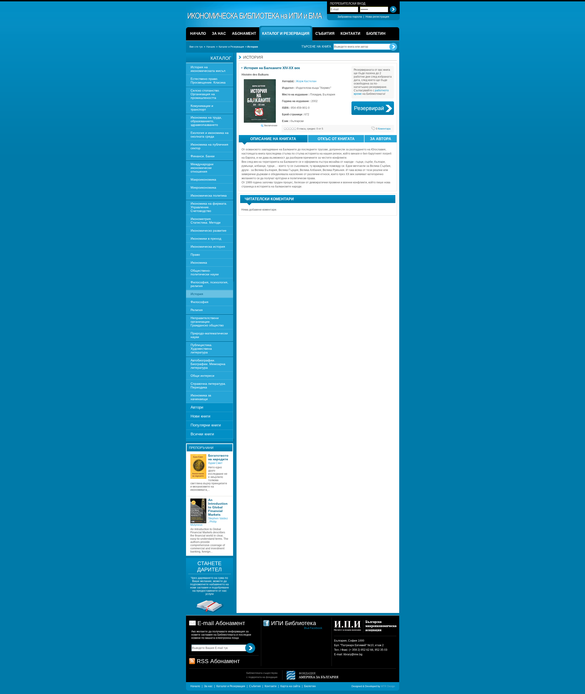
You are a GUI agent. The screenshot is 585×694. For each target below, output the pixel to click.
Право (195, 254)
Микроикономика (203, 187)
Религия (197, 310)
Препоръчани (201, 448)
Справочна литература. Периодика (208, 385)
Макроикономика (203, 179)
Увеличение (270, 125)
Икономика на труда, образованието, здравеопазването (206, 121)
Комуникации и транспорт (202, 107)
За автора (380, 139)
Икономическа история (208, 246)
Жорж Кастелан (306, 81)
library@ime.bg (352, 654)
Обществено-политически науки (205, 272)
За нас (208, 686)
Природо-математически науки (209, 335)
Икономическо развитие (208, 230)
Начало (210, 46)
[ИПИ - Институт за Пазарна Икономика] (349, 628)
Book (372, 108)
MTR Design (388, 686)
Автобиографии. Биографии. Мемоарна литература (208, 363)
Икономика (199, 262)
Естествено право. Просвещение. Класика (208, 80)
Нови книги (200, 416)
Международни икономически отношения (202, 167)
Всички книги (202, 434)
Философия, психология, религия (209, 284)
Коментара (383, 128)
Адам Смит (215, 463)
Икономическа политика (209, 195)
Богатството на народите (218, 457)
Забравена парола (350, 16)
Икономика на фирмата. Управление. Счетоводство (209, 207)
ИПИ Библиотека (255, 15)
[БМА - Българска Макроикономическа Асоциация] (380, 628)
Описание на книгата (273, 139)
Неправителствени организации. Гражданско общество (207, 321)
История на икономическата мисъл (208, 69)
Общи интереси (202, 375)
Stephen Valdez (218, 518)
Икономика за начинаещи (201, 397)
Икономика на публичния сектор (209, 146)
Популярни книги (206, 425)
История (197, 294)
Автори (197, 407)
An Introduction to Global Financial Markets (218, 507)
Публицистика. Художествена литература (201, 348)
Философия (199, 302)
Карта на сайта (290, 686)
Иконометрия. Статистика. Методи (206, 220)
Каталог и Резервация (231, 46)
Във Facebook (313, 628)
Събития (255, 686)
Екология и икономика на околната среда (210, 134)
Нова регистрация (377, 16)
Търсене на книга (316, 46)
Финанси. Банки (203, 156)
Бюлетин (310, 686)
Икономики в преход (206, 238)
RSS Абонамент (218, 661)
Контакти (271, 686)
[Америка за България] (310, 675)
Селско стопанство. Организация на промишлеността (205, 94)
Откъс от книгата (336, 139)
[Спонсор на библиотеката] (209, 612)
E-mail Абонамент (221, 623)
